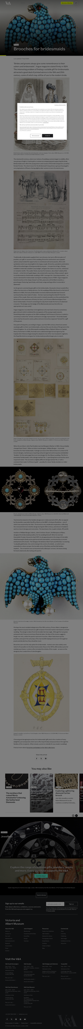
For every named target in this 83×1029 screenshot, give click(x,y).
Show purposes (35, 135)
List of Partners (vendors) (25, 130)
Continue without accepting (60, 104)
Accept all (47, 135)
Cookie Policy (46, 122)
